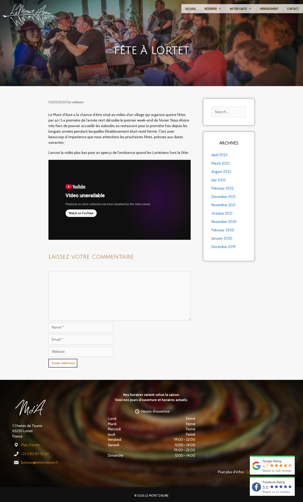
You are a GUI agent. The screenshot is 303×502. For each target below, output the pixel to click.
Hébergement (269, 9)
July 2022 (218, 180)
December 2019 (223, 247)
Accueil (191, 9)
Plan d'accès (30, 445)
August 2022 (221, 172)
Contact (293, 9)
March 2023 (220, 163)
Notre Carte (238, 9)
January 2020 (221, 238)
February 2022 (222, 188)
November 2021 (223, 205)
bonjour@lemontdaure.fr (39, 462)
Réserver (210, 9)
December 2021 (223, 197)
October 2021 (221, 213)
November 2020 (224, 222)
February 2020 (222, 230)
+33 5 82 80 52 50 (35, 454)
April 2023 (219, 155)
